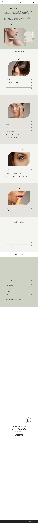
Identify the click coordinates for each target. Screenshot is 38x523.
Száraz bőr (9, 124)
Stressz (8, 288)
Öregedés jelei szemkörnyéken (16, 176)
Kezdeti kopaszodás (13, 86)
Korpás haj (9, 79)
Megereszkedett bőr (13, 134)
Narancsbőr (10, 291)
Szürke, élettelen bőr (13, 137)
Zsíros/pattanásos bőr (13, 128)
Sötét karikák (10, 170)
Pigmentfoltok (11, 131)
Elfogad (30, 521)
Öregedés (9, 121)
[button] (33, 2)
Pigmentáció (10, 246)
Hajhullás (9, 89)
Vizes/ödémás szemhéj (13, 173)
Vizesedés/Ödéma (11, 285)
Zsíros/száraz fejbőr (13, 82)
